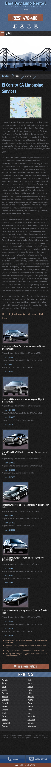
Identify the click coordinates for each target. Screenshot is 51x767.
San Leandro (31, 717)
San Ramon (31, 723)
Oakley (30, 710)
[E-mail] (36, 26)
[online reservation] (26, 669)
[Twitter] (22, 26)
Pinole (4, 717)
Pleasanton (5, 726)
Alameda (4, 680)
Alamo (4, 684)
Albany (4, 687)
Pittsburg (5, 720)
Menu (9, 34)
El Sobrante (5, 700)
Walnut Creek (32, 726)
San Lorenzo (31, 720)
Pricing (25, 674)
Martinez (30, 700)
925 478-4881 (25, 18)
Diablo (30, 690)
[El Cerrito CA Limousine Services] (26, 107)
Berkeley (4, 690)
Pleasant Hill (6, 723)
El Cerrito (5, 697)
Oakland (30, 707)
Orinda (4, 713)
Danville (30, 687)
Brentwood (5, 693)
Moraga (30, 703)
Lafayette (5, 710)
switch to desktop (25, 764)
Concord (30, 684)
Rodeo (30, 713)
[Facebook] (29, 26)
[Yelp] (15, 26)
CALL (15, 758)
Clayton (30, 680)
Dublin (30, 693)
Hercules (4, 707)
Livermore (31, 697)
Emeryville (5, 703)
